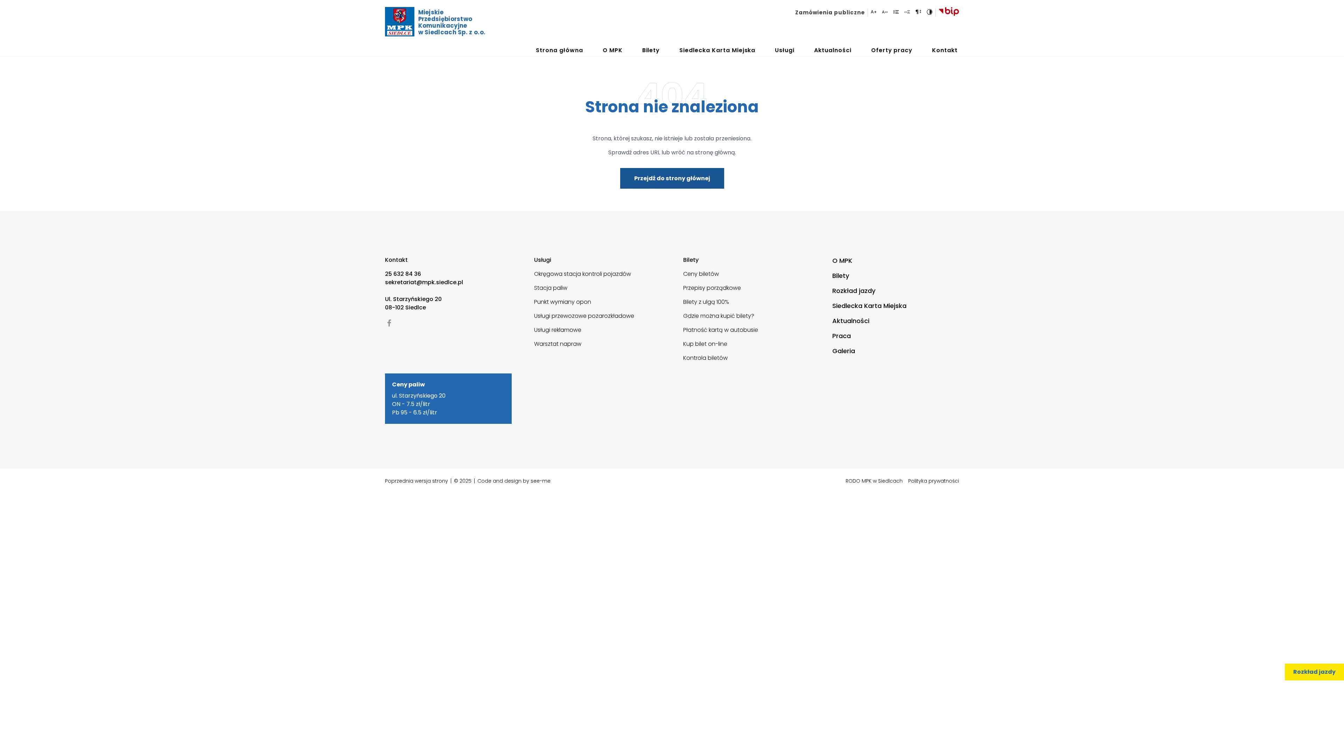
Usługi (784, 50)
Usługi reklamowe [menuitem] (557, 330)
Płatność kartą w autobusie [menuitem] (720, 330)
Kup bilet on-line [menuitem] (705, 344)
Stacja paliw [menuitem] (550, 288)
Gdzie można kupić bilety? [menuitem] (718, 316)
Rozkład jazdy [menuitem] (853, 290)
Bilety (651, 50)
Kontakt (945, 50)
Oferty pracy (892, 50)
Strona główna (559, 50)
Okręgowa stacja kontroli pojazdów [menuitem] (582, 274)
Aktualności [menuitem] (850, 320)
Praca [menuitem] (841, 335)
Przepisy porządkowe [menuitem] (712, 288)
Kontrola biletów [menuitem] (705, 358)
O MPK (613, 50)
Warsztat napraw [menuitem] (557, 344)
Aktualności (833, 50)
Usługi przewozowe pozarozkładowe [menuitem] (584, 316)
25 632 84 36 (403, 274)
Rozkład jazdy (1314, 672)
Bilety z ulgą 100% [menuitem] (706, 302)
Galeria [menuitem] (843, 350)
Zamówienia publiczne (830, 12)
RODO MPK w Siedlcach (874, 480)
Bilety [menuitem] (840, 275)
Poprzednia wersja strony (416, 480)
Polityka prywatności (933, 480)
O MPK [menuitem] (842, 260)
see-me (541, 480)
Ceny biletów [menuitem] (701, 274)
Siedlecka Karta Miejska (717, 50)
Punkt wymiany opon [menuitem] (562, 302)
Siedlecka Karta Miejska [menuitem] (869, 305)
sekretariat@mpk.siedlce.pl (424, 282)
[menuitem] (831, 12)
